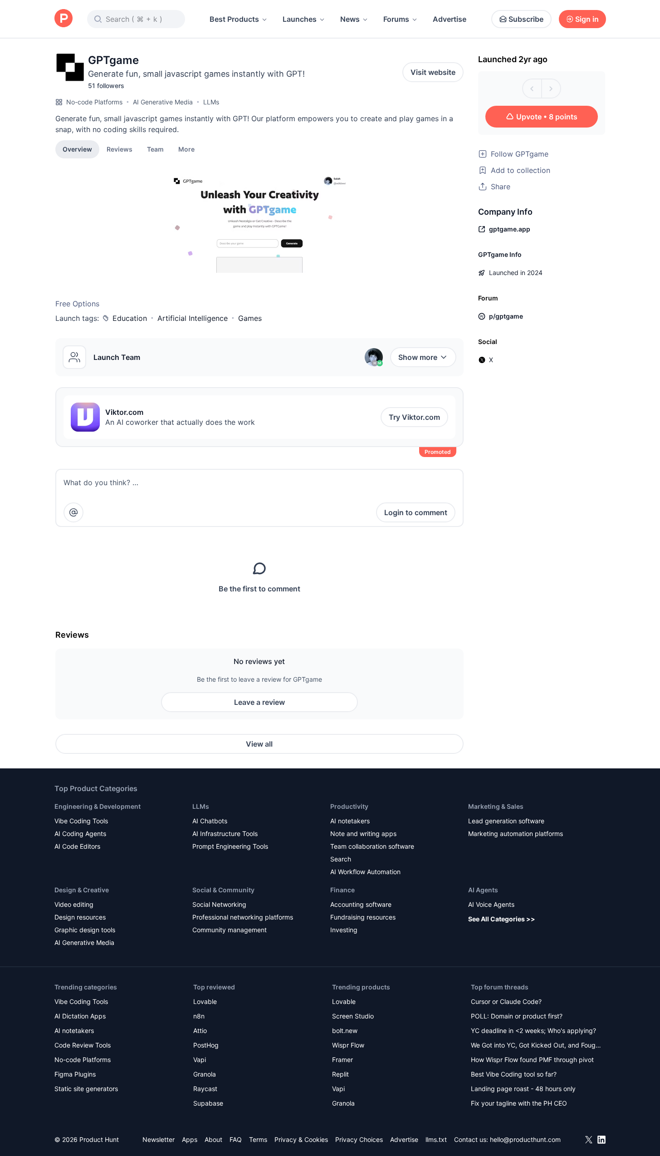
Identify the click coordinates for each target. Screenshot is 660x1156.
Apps (189, 1139)
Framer (342, 1059)
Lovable (205, 1001)
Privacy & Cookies (301, 1139)
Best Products (234, 19)
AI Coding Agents (80, 833)
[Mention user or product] (73, 512)
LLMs (211, 102)
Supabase (208, 1103)
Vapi (199, 1059)
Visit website (433, 72)
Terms (258, 1139)
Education (129, 318)
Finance (342, 890)
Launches (300, 19)
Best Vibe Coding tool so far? (514, 1074)
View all (259, 743)
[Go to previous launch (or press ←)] (532, 88)
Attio (200, 1030)
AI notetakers (350, 821)
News (350, 19)
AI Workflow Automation (365, 872)
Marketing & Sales (495, 806)
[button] (186, 148)
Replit (340, 1074)
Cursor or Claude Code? (506, 1001)
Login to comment (415, 512)
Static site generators (86, 1088)
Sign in (587, 19)
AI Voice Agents (491, 904)
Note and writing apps (363, 833)
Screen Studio (353, 1016)
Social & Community (223, 890)
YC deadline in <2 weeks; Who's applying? (533, 1030)
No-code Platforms (94, 102)
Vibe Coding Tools (81, 821)
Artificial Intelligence (192, 318)
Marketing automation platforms (515, 833)
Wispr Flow (348, 1045)
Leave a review (259, 702)
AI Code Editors (77, 846)
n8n (199, 1016)
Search (340, 859)
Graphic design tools (84, 930)
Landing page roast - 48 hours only (523, 1088)
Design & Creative (81, 890)
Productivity (349, 806)
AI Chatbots (209, 821)
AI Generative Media (163, 102)
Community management (229, 930)
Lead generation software (506, 821)
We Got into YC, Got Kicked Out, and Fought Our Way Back (536, 1046)
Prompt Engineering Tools (230, 846)
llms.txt (436, 1139)
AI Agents (483, 890)
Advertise (449, 19)
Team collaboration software (372, 846)
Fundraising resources (363, 917)
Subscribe (525, 19)
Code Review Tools (82, 1045)
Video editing (73, 904)
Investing (343, 930)
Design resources (80, 917)
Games (250, 318)
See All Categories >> (501, 919)
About (213, 1139)
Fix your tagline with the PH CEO (519, 1103)
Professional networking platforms (242, 917)
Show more (417, 357)
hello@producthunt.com (525, 1139)
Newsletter (158, 1139)
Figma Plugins (75, 1074)
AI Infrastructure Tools (225, 833)
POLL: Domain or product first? (516, 1016)
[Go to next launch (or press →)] (551, 88)
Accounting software (360, 904)
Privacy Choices (359, 1139)
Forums (396, 19)
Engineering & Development (97, 806)
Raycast (205, 1088)
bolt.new (344, 1030)
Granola (204, 1074)
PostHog (206, 1045)
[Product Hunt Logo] (63, 19)
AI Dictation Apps (80, 1016)
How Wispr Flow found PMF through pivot (532, 1059)
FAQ (236, 1139)
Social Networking (219, 904)
